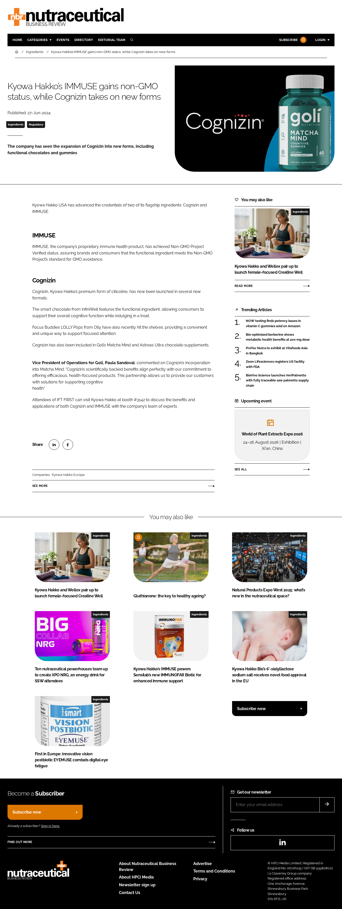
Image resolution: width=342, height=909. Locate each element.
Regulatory (36, 124)
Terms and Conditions (214, 871)
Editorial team (111, 40)
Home (17, 40)
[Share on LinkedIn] (54, 444)
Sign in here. (50, 826)
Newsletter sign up (137, 885)
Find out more (20, 842)
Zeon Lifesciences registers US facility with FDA (275, 364)
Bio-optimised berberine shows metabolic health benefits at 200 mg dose (278, 337)
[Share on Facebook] (68, 444)
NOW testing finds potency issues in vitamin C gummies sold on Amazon (273, 323)
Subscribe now (251, 708)
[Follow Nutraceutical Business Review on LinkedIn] (282, 844)
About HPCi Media (136, 877)
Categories (37, 40)
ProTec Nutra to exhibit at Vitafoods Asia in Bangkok (276, 350)
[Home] (17, 52)
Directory (83, 40)
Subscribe (288, 40)
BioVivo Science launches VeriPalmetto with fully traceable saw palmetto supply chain (277, 380)
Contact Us (129, 892)
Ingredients (15, 124)
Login (320, 40)
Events (63, 40)
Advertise (202, 863)
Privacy (200, 879)
